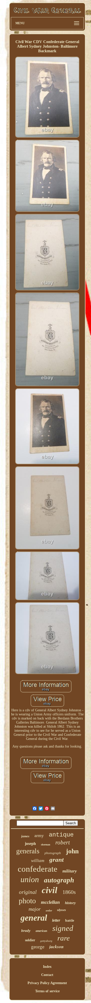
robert (62, 842)
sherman (45, 844)
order (49, 910)
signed (62, 928)
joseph (30, 843)
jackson (56, 946)
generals (27, 851)
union (29, 879)
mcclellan (50, 902)
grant (56, 859)
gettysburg (46, 940)
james (25, 836)
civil (49, 890)
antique (61, 834)
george (37, 946)
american (41, 931)
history (70, 903)
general (33, 917)
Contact (47, 975)
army (39, 835)
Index (47, 967)
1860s (69, 892)
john (72, 851)
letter (56, 920)
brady (26, 931)
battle (69, 920)
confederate (37, 868)
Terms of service (47, 991)
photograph (52, 853)
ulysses (61, 910)
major (35, 909)
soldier (30, 940)
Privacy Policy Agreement (47, 983)
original (28, 892)
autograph (59, 880)
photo (27, 900)
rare (63, 938)
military (69, 871)
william (37, 860)
